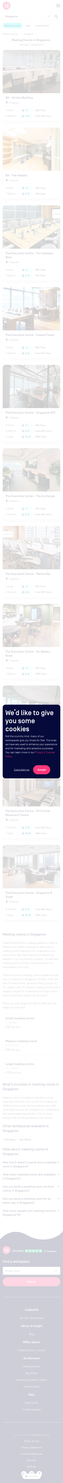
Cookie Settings (21, 769)
